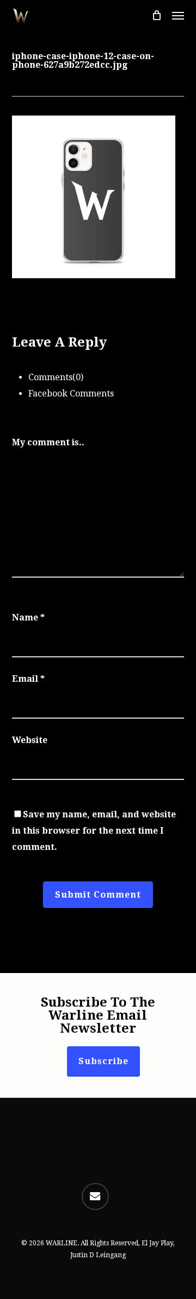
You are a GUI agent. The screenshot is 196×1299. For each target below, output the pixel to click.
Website (29, 740)
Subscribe (103, 1061)
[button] (178, 15)
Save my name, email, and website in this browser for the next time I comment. (94, 830)
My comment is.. (48, 442)
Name (28, 617)
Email (28, 679)
